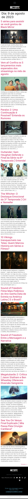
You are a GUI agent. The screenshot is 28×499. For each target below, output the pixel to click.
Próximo (24, 464)
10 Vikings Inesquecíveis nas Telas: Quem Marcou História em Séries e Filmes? (12, 243)
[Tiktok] (25, 477)
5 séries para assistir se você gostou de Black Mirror (12, 24)
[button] (15, 3)
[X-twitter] (22, 477)
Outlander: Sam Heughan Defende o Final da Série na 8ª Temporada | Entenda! (13, 156)
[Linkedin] (19, 480)
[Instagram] (14, 477)
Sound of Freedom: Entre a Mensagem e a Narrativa (13, 338)
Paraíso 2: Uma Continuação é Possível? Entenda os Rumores (13, 114)
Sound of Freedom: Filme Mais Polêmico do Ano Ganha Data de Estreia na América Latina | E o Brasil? (13, 294)
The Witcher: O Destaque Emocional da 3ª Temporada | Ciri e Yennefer (13, 198)
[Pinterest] (19, 477)
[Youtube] (17, 477)
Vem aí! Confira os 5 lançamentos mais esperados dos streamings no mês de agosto (13, 68)
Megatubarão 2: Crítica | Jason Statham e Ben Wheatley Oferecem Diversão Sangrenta (14, 378)
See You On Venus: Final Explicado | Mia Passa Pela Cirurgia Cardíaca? (12, 424)
